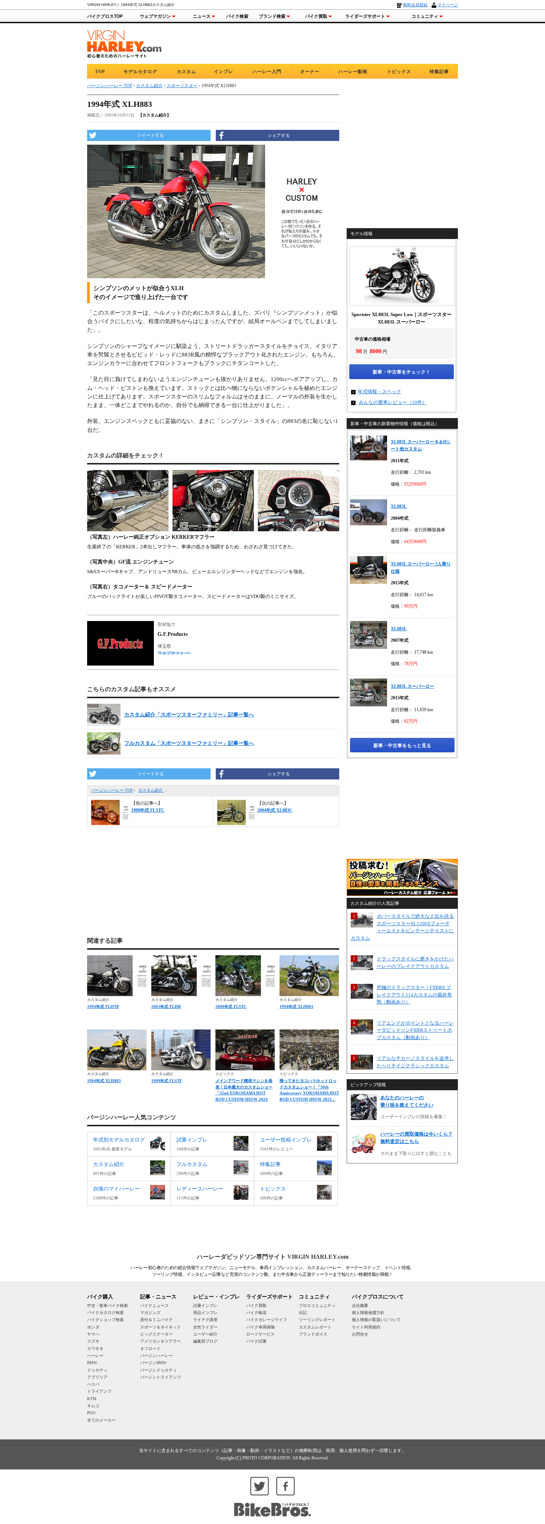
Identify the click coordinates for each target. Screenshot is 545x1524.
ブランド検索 (272, 16)
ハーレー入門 (266, 71)
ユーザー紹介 (205, 1334)
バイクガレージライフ (266, 1319)
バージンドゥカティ (158, 1370)
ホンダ (93, 1327)
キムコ (93, 1405)
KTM (91, 1398)
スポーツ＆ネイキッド (160, 1327)
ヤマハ (93, 1334)
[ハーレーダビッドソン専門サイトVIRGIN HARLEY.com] (124, 43)
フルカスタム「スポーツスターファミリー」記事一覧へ (189, 743)
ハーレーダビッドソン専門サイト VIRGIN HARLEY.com (273, 1257)
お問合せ (360, 1334)
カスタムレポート (315, 1327)
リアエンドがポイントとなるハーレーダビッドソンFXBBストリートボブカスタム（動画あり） (415, 1030)
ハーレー (95, 1355)
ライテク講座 (205, 1319)
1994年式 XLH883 (296, 1006)
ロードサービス (260, 1334)
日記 (303, 1312)
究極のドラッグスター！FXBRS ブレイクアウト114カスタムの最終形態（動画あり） (414, 995)
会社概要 (360, 1305)
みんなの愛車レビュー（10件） (393, 402)
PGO (91, 1412)
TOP (100, 71)
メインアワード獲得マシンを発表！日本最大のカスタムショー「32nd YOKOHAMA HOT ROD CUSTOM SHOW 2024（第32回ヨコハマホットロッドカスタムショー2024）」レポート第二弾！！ (244, 1099)
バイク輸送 (256, 1312)
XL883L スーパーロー (412, 686)
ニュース (202, 16)
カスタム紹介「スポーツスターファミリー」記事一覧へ (189, 714)
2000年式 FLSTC (231, 1006)
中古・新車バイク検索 (107, 1305)
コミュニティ (425, 16)
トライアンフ (99, 1391)
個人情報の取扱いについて (376, 1319)
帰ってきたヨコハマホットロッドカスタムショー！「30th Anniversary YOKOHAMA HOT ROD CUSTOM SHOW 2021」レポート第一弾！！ (309, 1092)
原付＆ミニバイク (156, 1319)
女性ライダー (205, 1327)
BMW (92, 1362)
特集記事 (439, 71)
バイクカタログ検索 (105, 1312)
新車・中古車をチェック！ (401, 372)
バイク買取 (316, 16)
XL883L (399, 506)
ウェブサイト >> (174, 653)
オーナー (310, 71)
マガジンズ (150, 1312)
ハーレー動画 (352, 71)
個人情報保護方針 (368, 1312)
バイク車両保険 (260, 1327)
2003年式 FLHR (166, 1006)
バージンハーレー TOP (112, 790)
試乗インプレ (205, 1305)
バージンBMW (153, 1362)
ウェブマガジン (155, 16)
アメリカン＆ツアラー (160, 1341)
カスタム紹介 (151, 790)
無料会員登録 (415, 5)
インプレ (223, 71)
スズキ (93, 1341)
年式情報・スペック (379, 391)
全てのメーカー (101, 1420)
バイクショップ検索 (105, 1319)
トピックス (399, 71)
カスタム (186, 71)
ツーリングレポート (317, 1319)
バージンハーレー (156, 1355)
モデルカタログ (140, 71)
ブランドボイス (313, 1334)
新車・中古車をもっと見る (402, 745)
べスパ (93, 1384)
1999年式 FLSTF (166, 1080)
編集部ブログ (205, 1341)
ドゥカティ (97, 1370)
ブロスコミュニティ (317, 1305)
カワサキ (95, 1348)
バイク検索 (237, 16)
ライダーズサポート (365, 16)
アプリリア (97, 1377)
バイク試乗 (256, 1341)
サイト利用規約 (366, 1327)
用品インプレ (205, 1312)
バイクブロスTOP (105, 16)
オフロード (150, 1348)
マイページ (447, 5)
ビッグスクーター (156, 1334)
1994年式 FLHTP (103, 1006)
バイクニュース (154, 1305)
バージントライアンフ (160, 1377)
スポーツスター (182, 85)
